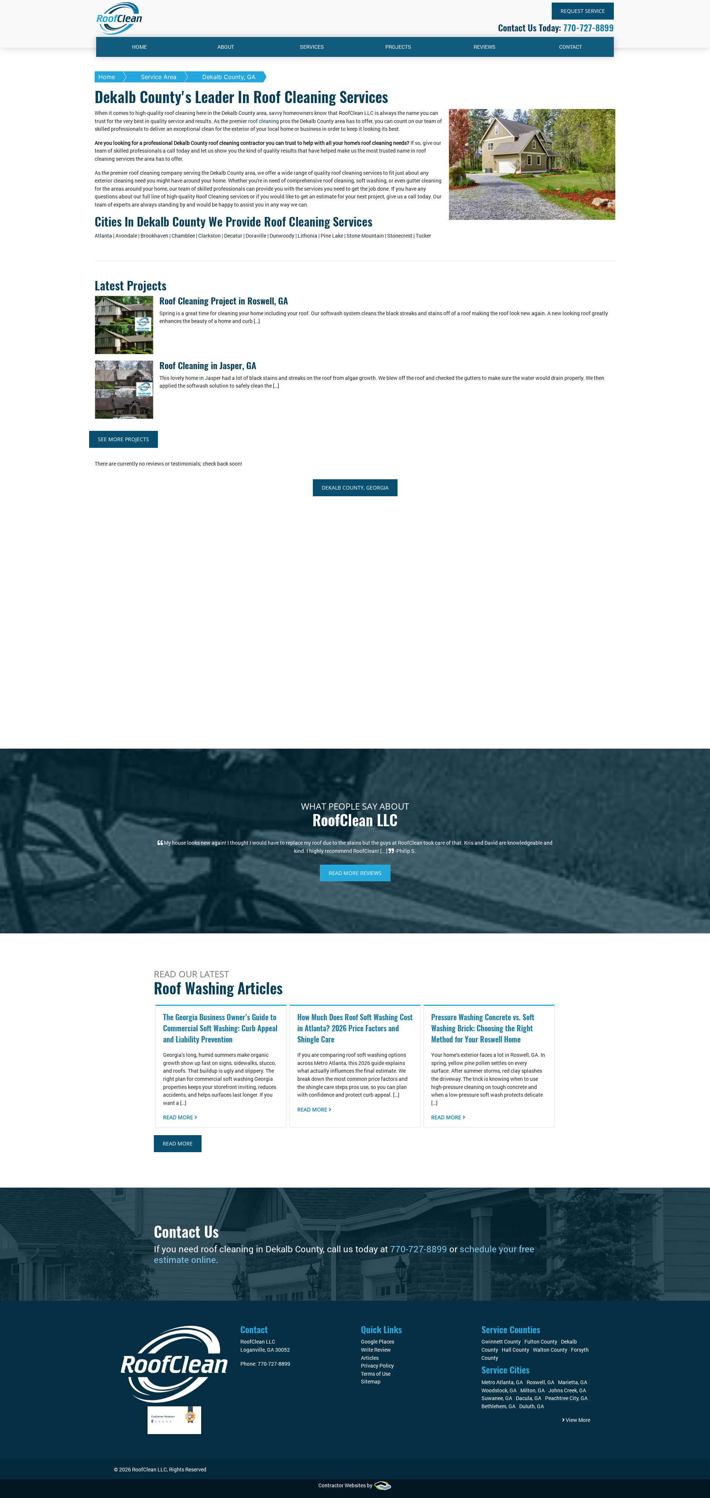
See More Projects (123, 439)
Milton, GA (532, 1390)
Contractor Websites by (345, 1485)
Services (312, 46)
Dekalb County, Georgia (355, 487)
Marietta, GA (572, 1382)
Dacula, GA (528, 1398)
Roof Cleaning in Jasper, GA (207, 365)
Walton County (550, 1349)
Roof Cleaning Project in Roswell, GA (223, 301)
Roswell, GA (540, 1382)
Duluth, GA (531, 1406)
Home (139, 46)
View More (577, 1419)
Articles (370, 1357)
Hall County (515, 1349)
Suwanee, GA (496, 1398)
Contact (570, 46)
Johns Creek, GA (567, 1390)
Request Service (583, 10)
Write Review (376, 1349)
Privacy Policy (377, 1365)
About (225, 46)
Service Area (158, 77)
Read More (179, 1117)
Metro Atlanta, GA (502, 1382)
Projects (398, 46)
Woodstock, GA (499, 1390)
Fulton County (540, 1341)
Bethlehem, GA (498, 1406)
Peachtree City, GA (566, 1398)
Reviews (485, 46)
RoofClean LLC (149, 1469)
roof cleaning (263, 121)
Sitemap (371, 1381)
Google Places (377, 1341)
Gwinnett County (501, 1341)
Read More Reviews (355, 872)
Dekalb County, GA (229, 77)
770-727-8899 (588, 28)
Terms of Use (375, 1373)
